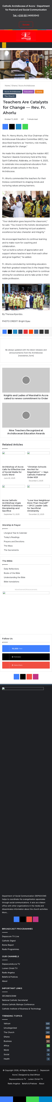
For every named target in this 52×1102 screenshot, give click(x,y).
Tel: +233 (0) (20, 15)
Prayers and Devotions (14, 541)
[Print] (47, 332)
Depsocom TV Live (10, 936)
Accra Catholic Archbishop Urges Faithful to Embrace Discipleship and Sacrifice (12, 505)
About (4, 981)
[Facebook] (4, 332)
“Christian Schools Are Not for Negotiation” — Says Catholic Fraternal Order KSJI (37, 472)
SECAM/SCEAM (9, 996)
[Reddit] (31, 332)
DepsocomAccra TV (11, 964)
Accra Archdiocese (27, 85)
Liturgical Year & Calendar (15, 533)
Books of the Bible (12, 573)
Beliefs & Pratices (10, 977)
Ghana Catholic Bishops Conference (18, 1004)
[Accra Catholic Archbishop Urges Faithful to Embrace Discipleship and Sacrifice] (13, 491)
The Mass (8, 546)
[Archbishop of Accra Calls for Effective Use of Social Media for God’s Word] (13, 458)
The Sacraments (11, 550)
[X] (10, 332)
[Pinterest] (26, 332)
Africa (6, 1045)
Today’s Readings (11, 537)
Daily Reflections (11, 569)
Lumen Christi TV (9, 968)
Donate (26, 24)
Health (7, 1059)
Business (8, 1041)
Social (6, 1054)
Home (7, 85)
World (6, 1050)
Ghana (14, 85)
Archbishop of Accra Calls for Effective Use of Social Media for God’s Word (13, 471)
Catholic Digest (9, 941)
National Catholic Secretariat (15, 1000)
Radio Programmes (10, 949)
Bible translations (11, 582)
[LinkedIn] (15, 332)
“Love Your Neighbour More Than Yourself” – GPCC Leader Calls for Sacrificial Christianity (38, 505)
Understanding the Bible (14, 577)
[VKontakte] (36, 332)
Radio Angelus (8, 972)
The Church (9, 96)
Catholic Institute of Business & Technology (21, 1009)
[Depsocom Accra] (26, 36)
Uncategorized (10, 1028)
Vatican (7, 1023)
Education (28, 92)
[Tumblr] (20, 332)
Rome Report (8, 945)
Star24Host (35, 1075)
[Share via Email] (41, 332)
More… (5, 912)
